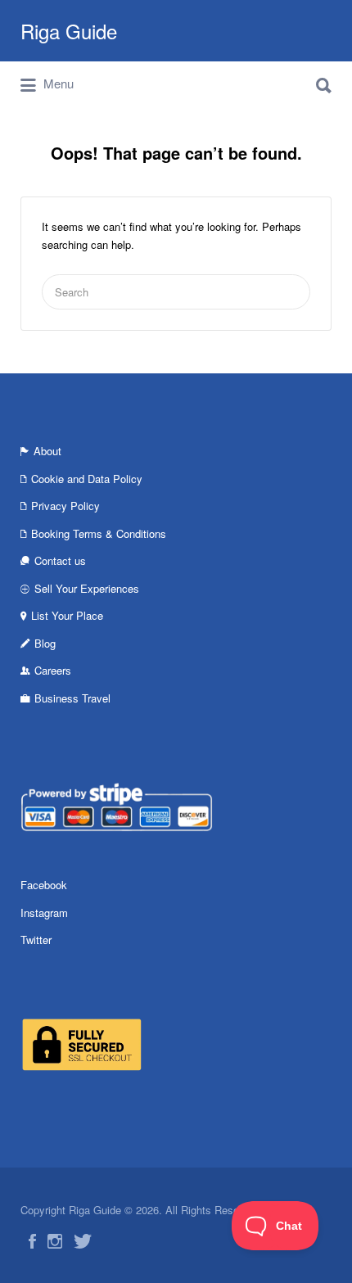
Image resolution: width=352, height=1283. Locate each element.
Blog (45, 643)
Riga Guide (68, 30)
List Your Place (67, 615)
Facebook (43, 884)
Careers (52, 670)
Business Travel (72, 698)
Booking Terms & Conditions (98, 533)
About (47, 451)
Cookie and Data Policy (86, 478)
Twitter (36, 939)
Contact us (60, 560)
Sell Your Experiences (86, 588)
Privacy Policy (65, 505)
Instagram (44, 912)
